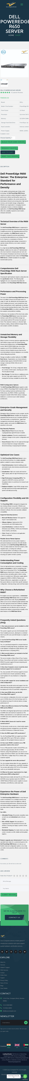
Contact (2, 972)
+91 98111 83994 (7, 1008)
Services (2, 965)
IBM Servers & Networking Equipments (18, 1057)
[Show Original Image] (4, 83)
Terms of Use (4, 983)
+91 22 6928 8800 (7, 1005)
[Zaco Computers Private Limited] (11, 4)
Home (11, 35)
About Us (2, 962)
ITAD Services (4, 970)
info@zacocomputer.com (9, 1011)
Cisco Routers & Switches (10, 1059)
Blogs (1, 985)
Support (2, 977)
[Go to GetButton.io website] (25, 1079)
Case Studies (3, 988)
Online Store (3, 975)
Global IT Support (5, 967)
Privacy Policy (4, 980)
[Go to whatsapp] (25, 1076)
